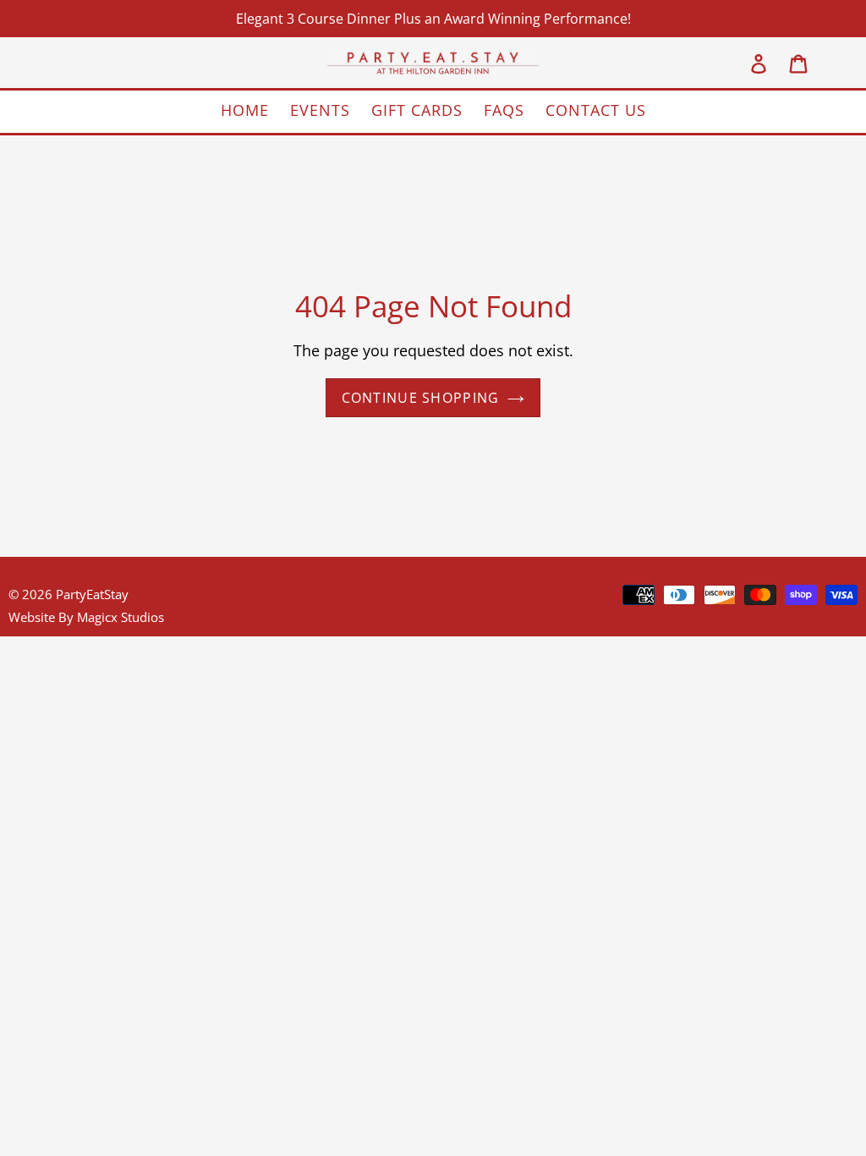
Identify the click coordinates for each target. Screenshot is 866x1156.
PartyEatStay (92, 594)
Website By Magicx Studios (86, 616)
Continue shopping (421, 397)
